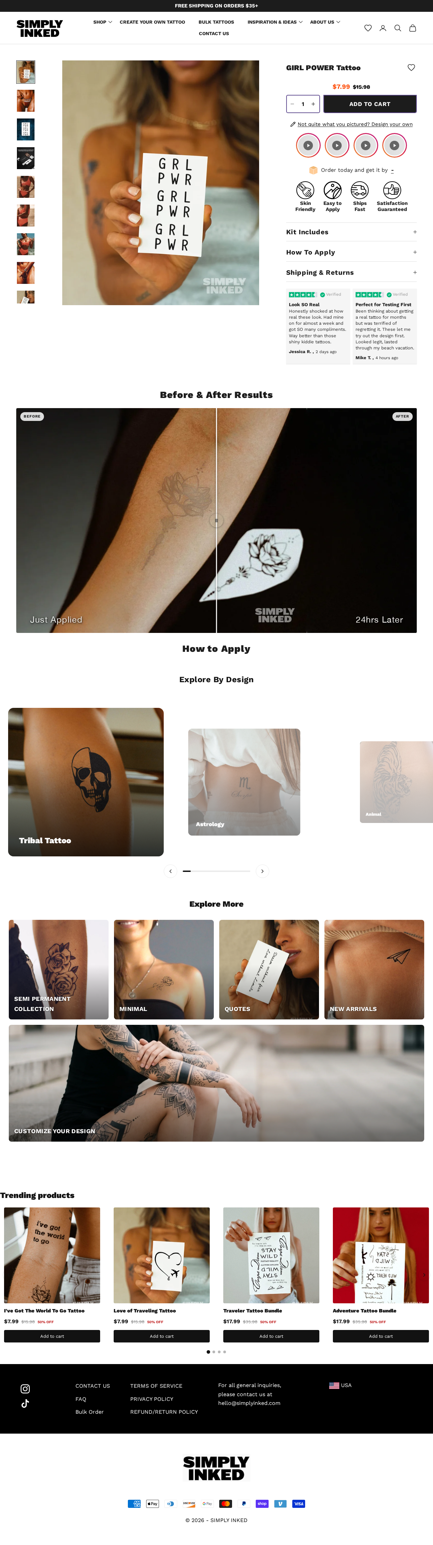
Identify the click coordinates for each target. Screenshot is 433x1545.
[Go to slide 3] (219, 1352)
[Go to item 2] (25, 100)
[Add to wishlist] (411, 67)
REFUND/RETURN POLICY (164, 1412)
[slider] (216, 520)
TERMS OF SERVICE (156, 1386)
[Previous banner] (170, 871)
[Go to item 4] (25, 158)
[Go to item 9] (25, 301)
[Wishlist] (368, 28)
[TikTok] (38, 1403)
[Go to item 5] (25, 186)
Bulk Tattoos (216, 22)
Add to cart (370, 104)
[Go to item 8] (25, 273)
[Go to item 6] (25, 215)
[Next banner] (262, 871)
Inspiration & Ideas (272, 22)
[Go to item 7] (25, 244)
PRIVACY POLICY (151, 1399)
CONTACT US (92, 1386)
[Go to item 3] (25, 129)
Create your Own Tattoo (152, 22)
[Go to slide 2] (213, 1352)
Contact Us (214, 33)
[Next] (424, 1275)
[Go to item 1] (25, 72)
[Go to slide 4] (224, 1352)
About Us (322, 22)
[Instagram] (38, 1388)
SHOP (99, 22)
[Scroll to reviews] (351, 79)
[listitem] (308, 145)
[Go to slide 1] (208, 1352)
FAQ (80, 1399)
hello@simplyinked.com (249, 1403)
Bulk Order (89, 1412)
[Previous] (9, 1275)
